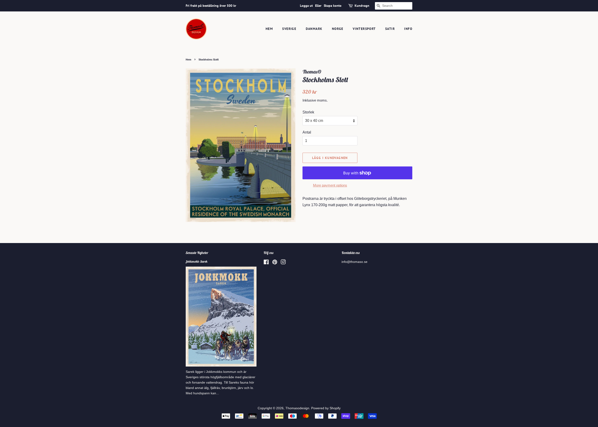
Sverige (289, 29)
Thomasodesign (297, 408)
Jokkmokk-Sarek (196, 261)
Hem (269, 29)
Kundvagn (362, 6)
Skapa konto (333, 6)
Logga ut (306, 6)
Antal (307, 132)
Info (408, 29)
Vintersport (364, 29)
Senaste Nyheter (197, 253)
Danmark (314, 29)
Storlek (308, 112)
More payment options (330, 185)
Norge (337, 29)
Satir (390, 29)
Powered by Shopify (326, 408)
